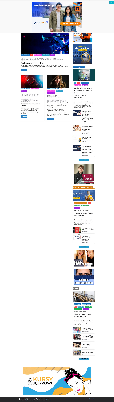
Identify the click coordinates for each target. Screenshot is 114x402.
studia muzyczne (60, 59)
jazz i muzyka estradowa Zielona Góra (54, 97)
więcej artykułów (83, 159)
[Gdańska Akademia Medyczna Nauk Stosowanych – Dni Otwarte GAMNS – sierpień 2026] (77, 239)
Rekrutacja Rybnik (85, 205)
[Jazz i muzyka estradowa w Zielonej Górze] (58, 81)
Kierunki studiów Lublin (25, 88)
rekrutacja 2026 (77, 205)
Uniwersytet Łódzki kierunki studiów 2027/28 (87, 329)
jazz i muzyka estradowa (26, 58)
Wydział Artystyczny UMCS (26, 101)
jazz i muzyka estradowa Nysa (37, 58)
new (31, 54)
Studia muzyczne (46, 54)
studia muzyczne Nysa (25, 60)
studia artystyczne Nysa (51, 59)
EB (28, 56)
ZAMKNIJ (111, 2)
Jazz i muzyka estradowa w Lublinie (30, 105)
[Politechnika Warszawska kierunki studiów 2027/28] (77, 352)
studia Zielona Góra (62, 101)
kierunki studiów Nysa (47, 58)
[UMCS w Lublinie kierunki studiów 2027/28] (84, 296)
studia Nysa (32, 60)
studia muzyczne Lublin (25, 99)
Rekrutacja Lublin (88, 306)
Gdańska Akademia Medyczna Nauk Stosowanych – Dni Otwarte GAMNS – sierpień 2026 (86, 237)
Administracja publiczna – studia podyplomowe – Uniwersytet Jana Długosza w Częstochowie (87, 129)
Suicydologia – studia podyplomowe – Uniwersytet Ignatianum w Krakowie (87, 139)
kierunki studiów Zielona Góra (52, 99)
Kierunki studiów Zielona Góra (53, 88)
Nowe (89, 203)
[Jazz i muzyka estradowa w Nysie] (45, 40)
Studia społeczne (77, 85)
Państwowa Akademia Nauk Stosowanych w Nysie (30, 59)
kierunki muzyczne (34, 95)
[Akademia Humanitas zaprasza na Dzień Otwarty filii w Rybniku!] (84, 195)
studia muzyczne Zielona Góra (52, 101)
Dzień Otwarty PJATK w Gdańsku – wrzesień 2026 (88, 229)
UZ (57, 102)
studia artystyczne (43, 59)
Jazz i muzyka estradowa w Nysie (32, 63)
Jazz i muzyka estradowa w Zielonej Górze (56, 106)
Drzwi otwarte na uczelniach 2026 (80, 203)
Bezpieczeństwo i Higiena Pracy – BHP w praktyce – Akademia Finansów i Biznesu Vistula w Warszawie (83, 93)
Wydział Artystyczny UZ (63, 102)
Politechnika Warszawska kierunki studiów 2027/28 (87, 352)
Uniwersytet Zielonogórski (51, 102)
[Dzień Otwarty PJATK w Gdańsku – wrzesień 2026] (77, 230)
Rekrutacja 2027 (81, 306)
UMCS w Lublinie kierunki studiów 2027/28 (82, 315)
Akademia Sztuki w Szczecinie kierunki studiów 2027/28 (86, 344)
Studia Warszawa (85, 85)
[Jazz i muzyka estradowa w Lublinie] (32, 81)
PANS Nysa (54, 58)
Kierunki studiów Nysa (25, 54)
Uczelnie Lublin (82, 311)
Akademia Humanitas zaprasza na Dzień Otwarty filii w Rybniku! (83, 213)
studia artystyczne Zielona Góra (53, 100)
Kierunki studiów (77, 304)
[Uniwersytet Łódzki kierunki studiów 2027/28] (77, 330)
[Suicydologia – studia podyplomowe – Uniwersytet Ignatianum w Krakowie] (77, 140)
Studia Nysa (53, 54)
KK (82, 319)
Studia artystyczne (37, 54)
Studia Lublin (23, 90)
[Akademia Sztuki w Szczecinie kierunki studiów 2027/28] (77, 345)
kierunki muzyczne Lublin (25, 96)
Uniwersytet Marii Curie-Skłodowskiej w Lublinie (29, 100)
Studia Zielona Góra (51, 93)
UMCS (31, 99)
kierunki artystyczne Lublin (25, 95)
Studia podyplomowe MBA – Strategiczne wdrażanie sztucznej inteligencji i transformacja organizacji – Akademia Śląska (87, 150)
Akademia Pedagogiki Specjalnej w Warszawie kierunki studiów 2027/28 (87, 336)
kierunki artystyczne (35, 94)
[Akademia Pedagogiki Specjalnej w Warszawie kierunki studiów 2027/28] (77, 337)
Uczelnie (76, 311)
